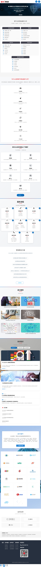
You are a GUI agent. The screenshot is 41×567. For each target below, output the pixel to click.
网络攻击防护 (6, 37)
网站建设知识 (12, 545)
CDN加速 (15, 64)
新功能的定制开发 (7, 46)
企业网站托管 (12, 534)
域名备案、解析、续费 (7, 30)
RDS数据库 (15, 61)
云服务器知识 (12, 548)
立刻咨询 (19, 195)
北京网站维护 (34, 534)
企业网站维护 (8, 534)
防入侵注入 (6, 39)
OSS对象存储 (16, 66)
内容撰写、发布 (25, 30)
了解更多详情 (20, 445)
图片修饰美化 (25, 32)
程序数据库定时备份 (26, 37)
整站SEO (24, 48)
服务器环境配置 (6, 32)
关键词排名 (24, 46)
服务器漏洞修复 (6, 35)
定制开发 (6, 548)
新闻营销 (24, 53)
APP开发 (5, 53)
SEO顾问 (24, 50)
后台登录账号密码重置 (26, 35)
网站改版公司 (17, 534)
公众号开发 (6, 50)
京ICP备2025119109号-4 (25, 562)
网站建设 (6, 545)
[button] (19, 14)
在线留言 (16, 548)
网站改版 (24, 39)
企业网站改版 (4, 534)
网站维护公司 (21, 534)
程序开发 (5, 48)
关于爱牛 (16, 545)
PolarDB (15, 68)
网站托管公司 (25, 534)
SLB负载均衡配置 (16, 59)
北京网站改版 (29, 534)
